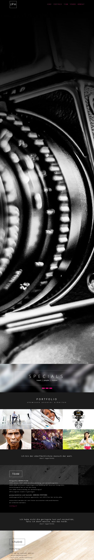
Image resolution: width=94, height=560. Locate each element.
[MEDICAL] (47, 419)
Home (49, 4)
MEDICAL (47, 421)
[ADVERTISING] (15, 419)
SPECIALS (47, 441)
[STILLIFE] (78, 419)
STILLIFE (78, 421)
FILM (78, 441)
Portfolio (58, 4)
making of (13, 506)
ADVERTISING (15, 421)
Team (66, 4)
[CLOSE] (15, 439)
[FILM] (78, 439)
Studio (73, 4)
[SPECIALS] (47, 439)
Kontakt (81, 4)
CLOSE (16, 441)
